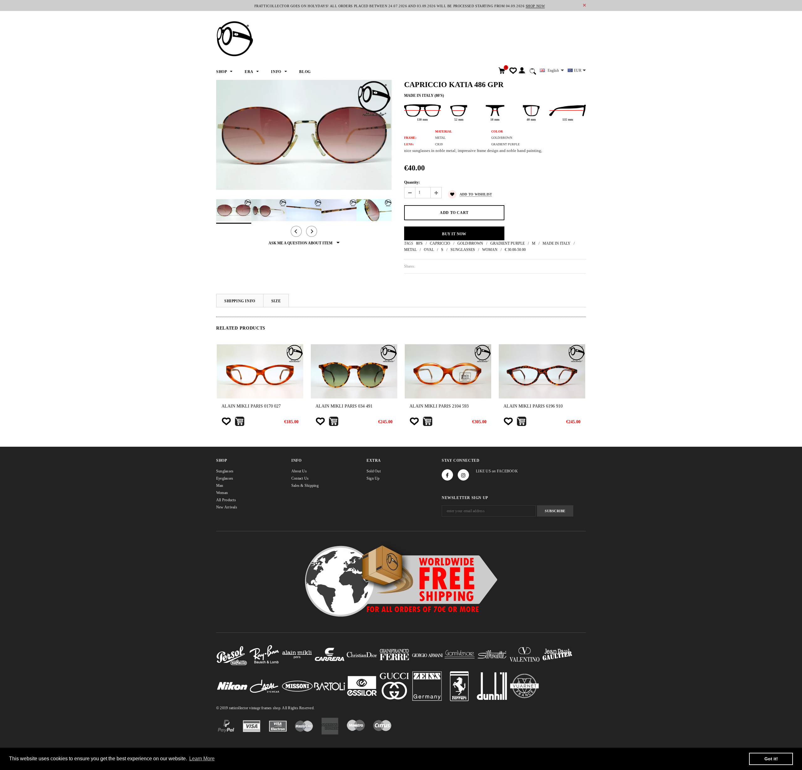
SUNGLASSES (462, 249)
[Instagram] (463, 475)
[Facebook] (447, 475)
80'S (419, 243)
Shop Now (535, 6)
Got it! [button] (771, 758)
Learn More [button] (202, 758)
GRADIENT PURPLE (507, 243)
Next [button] (311, 231)
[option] (304, 135)
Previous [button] (296, 231)
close (584, 5)
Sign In (522, 71)
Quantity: (412, 182)
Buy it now (454, 234)
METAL (410, 249)
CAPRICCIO (440, 243)
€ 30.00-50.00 (515, 249)
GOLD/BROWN (470, 243)
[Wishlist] (226, 421)
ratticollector (238, 708)
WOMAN (489, 249)
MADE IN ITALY (556, 243)
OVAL (429, 249)
